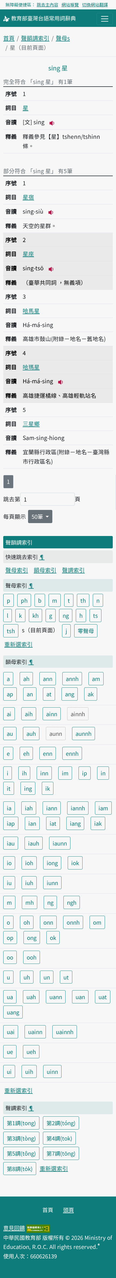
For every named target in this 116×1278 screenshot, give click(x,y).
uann (55, 997)
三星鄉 (31, 424)
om (97, 922)
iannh (78, 808)
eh (26, 753)
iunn (52, 883)
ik (47, 788)
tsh (11, 631)
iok (75, 863)
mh (29, 902)
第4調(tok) (59, 1138)
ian (32, 823)
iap (11, 823)
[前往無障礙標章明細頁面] (38, 1228)
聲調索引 (73, 570)
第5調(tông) (21, 1153)
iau (11, 843)
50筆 (38, 516)
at (49, 694)
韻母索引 (45, 570)
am (96, 678)
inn (44, 773)
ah (26, 678)
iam (103, 808)
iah (29, 808)
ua (10, 997)
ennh (72, 753)
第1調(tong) (21, 1123)
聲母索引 (16, 570)
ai (9, 714)
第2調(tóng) (61, 1123)
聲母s (63, 38)
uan (80, 997)
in (103, 773)
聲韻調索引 (35, 38)
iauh (33, 843)
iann (51, 808)
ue (10, 1052)
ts (95, 615)
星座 (28, 254)
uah (31, 997)
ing (28, 788)
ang (69, 694)
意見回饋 (14, 1228)
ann (47, 678)
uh (26, 977)
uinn (52, 1071)
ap (10, 694)
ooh (31, 957)
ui (9, 1071)
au (10, 733)
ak (91, 694)
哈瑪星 (31, 367)
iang (75, 823)
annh (72, 678)
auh (31, 733)
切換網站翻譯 (95, 4)
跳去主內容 (47, 4)
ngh (71, 902)
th (83, 600)
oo (10, 957)
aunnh (83, 733)
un (46, 977)
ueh (31, 1052)
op (10, 937)
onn (48, 922)
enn (47, 753)
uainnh (64, 1032)
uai (11, 1032)
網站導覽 (70, 4)
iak (98, 823)
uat (102, 997)
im (65, 773)
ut (66, 977)
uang (13, 1012)
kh (35, 615)
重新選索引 (18, 644)
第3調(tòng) (21, 1138)
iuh (29, 883)
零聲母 (86, 631)
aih (29, 714)
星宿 (28, 197)
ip (84, 773)
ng (66, 615)
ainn (51, 714)
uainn (35, 1032)
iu (9, 883)
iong (52, 863)
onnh (73, 922)
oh (26, 922)
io (9, 863)
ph (24, 600)
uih (29, 1071)
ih (24, 773)
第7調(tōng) (61, 1153)
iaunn (60, 843)
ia (9, 808)
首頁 (9, 38)
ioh (29, 863)
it (9, 788)
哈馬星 (31, 311)
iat (53, 823)
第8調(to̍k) (20, 1169)
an (30, 694)
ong (31, 937)
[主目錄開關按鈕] (105, 19)
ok (53, 937)
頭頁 (68, 1210)
